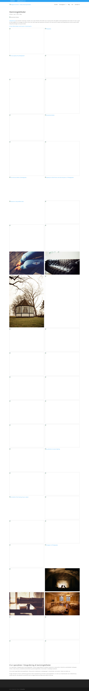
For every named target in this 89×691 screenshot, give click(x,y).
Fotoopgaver (62, 4)
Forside (56, 4)
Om (72, 4)
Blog (69, 4)
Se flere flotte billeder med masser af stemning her (20, 26)
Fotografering (12, 20)
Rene (11, 14)
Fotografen (22, 689)
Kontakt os (77, 4)
